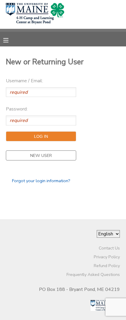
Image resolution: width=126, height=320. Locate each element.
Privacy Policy (107, 257)
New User (41, 155)
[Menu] (10, 40)
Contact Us (109, 248)
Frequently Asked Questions (93, 274)
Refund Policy (107, 266)
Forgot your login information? (41, 181)
